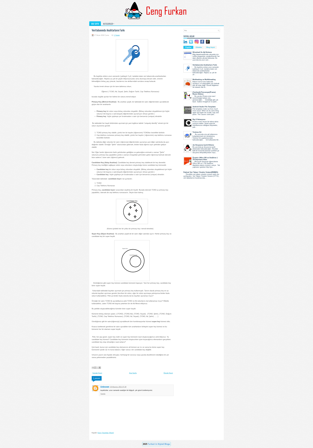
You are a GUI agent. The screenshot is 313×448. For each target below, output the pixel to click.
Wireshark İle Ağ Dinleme (202, 52)
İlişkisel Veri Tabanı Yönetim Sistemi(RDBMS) (200, 172)
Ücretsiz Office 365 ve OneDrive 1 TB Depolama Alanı (205, 158)
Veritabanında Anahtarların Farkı (108, 30)
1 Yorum (117, 35)
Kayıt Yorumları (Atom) (106, 433)
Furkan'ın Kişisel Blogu (159, 444)
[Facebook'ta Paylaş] (100, 367)
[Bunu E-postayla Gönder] (93, 367)
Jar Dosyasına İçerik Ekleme (203, 145)
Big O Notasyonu (199, 119)
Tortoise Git (197, 132)
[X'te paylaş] (97, 367)
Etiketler (199, 47)
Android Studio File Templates (204, 107)
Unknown (104, 387)
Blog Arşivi (210, 47)
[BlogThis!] (95, 367)
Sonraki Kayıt (97, 373)
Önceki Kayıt (168, 373)
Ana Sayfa (133, 373)
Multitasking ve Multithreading (204, 79)
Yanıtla (102, 394)
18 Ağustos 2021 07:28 (118, 387)
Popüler (188, 47)
